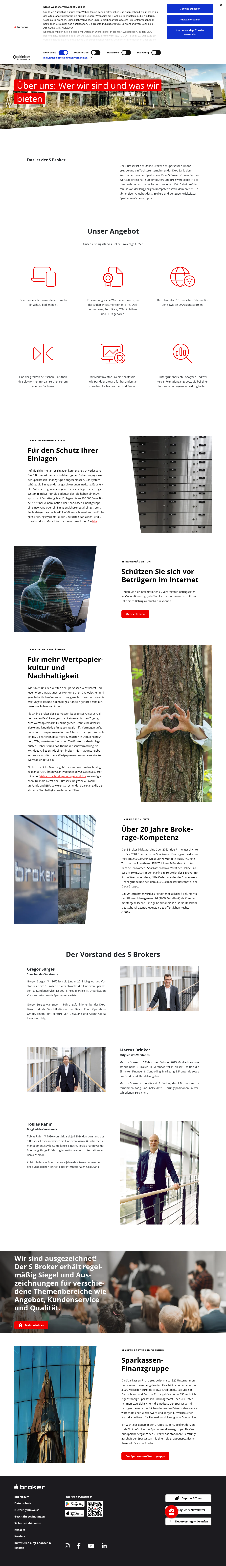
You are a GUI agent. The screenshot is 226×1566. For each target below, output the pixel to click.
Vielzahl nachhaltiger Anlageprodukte (63, 776)
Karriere (19, 1536)
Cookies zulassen (190, 8)
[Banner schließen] (221, 5)
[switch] (95, 52)
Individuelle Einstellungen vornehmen (65, 57)
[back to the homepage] (29, 1489)
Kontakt (19, 1530)
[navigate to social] (67, 1546)
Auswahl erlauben (190, 19)
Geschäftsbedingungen (29, 1516)
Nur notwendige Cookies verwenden (190, 32)
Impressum (21, 1497)
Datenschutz (22, 1503)
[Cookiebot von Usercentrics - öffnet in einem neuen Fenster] (21, 57)
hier (94, 521)
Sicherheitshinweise (27, 1523)
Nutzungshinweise (26, 1510)
